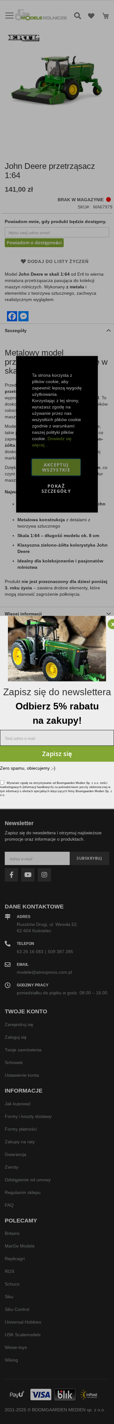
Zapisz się (57, 753)
